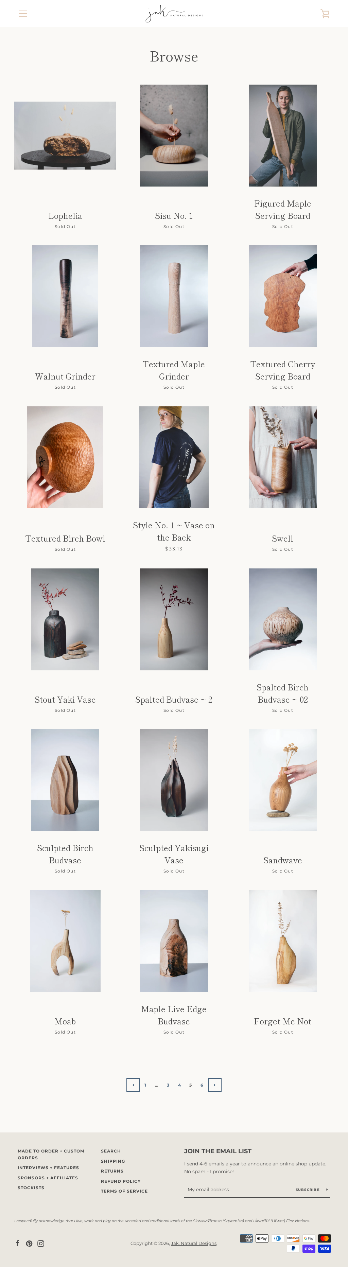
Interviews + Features (48, 1167)
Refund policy (121, 1181)
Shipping (113, 1161)
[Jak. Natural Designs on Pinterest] (29, 1243)
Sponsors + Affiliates (48, 1177)
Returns (112, 1171)
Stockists (31, 1187)
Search (111, 1151)
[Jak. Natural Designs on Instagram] (40, 1243)
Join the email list (217, 1151)
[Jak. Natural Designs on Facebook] (17, 1243)
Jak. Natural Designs (193, 1243)
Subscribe (308, 1189)
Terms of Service (124, 1191)
